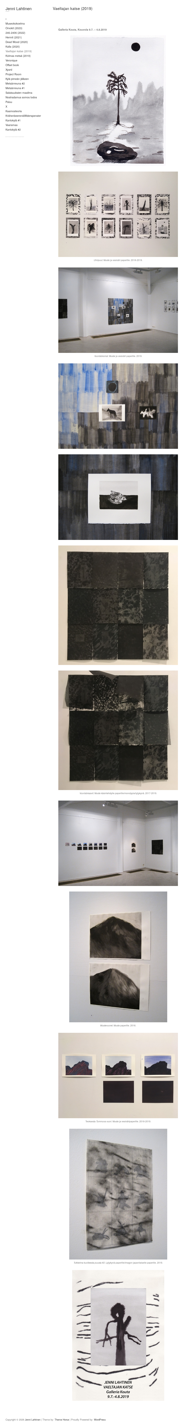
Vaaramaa (12, 125)
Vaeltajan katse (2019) (19, 51)
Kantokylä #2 (13, 129)
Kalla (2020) (13, 46)
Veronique (11, 60)
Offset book (12, 65)
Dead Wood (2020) (17, 42)
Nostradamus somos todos (21, 97)
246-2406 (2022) (15, 32)
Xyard (9, 69)
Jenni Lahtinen (19, 8)
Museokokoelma (15, 23)
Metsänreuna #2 (15, 83)
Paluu (9, 102)
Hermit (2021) (14, 37)
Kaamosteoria (14, 111)
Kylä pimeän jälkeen (17, 79)
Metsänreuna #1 (15, 88)
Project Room (13, 74)
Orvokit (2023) (14, 28)
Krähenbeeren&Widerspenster (23, 116)
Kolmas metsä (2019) (18, 56)
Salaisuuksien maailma (19, 92)
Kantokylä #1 (13, 120)
